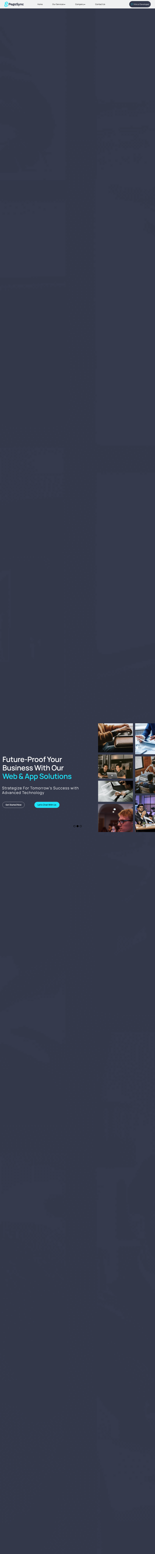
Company (79, 4)
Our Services (58, 4)
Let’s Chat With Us (47, 804)
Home (40, 4)
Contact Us (100, 4)
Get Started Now (13, 805)
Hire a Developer (141, 4)
